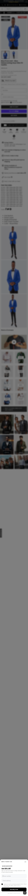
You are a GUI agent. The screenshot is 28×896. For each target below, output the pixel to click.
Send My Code (14, 889)
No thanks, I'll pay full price (14, 893)
